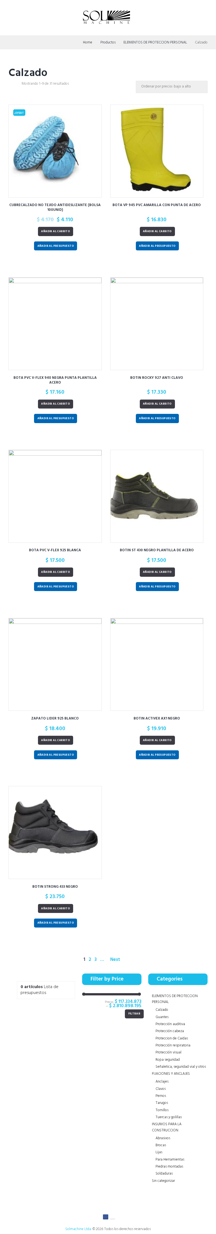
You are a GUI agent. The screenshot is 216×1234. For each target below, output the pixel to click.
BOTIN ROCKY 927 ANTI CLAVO (156, 378)
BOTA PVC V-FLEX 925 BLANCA (55, 550)
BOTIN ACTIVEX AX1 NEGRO (157, 718)
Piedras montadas (169, 1167)
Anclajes (162, 1082)
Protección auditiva (170, 1024)
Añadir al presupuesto (55, 246)
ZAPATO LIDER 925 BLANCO (55, 718)
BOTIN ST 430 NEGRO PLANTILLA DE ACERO (157, 550)
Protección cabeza (170, 1031)
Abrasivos (163, 1138)
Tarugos (162, 1103)
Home (87, 42)
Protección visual (168, 1052)
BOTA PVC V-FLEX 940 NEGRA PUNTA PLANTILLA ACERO (55, 380)
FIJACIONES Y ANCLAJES (171, 1074)
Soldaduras (164, 1174)
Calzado (162, 1010)
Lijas (159, 1152)
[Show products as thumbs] (10, 84)
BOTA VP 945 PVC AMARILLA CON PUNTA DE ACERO (156, 205)
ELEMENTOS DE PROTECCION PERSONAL (155, 42)
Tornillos (162, 1110)
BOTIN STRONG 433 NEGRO (55, 887)
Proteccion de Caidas (172, 1038)
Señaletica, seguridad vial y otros (181, 1067)
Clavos (161, 1089)
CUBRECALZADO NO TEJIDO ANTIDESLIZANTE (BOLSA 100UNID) (55, 207)
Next (115, 959)
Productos (108, 42)
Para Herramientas (170, 1160)
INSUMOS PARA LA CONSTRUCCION (166, 1127)
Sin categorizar (163, 1181)
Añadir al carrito (55, 231)
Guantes (162, 1017)
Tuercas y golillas (169, 1117)
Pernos (161, 1096)
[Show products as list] (17, 84)
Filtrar (134, 1014)
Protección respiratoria (173, 1045)
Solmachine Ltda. (78, 1229)
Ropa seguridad (168, 1060)
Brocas (161, 1145)
